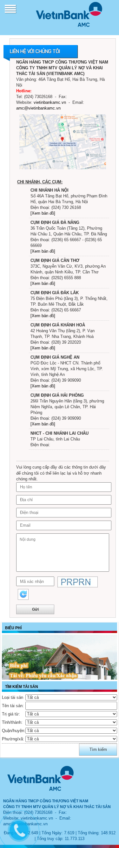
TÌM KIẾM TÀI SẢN (21, 686)
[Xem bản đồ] (42, 213)
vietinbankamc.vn (50, 102)
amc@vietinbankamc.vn (38, 108)
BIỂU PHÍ (13, 628)
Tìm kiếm (98, 749)
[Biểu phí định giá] (59, 657)
